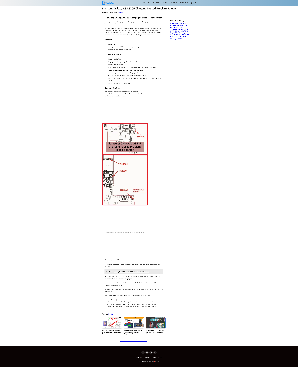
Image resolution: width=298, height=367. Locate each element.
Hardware (146, 3)
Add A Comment (133, 340)
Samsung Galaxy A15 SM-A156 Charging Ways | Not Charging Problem (155, 332)
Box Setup (156, 3)
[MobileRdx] (108, 3)
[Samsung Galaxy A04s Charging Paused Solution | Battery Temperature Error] (134, 322)
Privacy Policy (184, 3)
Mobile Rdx (105, 12)
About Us (139, 357)
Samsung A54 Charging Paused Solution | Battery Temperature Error (111, 332)
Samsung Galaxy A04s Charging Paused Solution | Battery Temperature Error (133, 332)
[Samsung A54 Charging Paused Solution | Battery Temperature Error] (112, 322)
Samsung (121, 12)
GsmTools (165, 3)
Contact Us (174, 3)
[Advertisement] (134, 110)
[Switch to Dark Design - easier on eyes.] (191, 3)
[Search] (195, 3)
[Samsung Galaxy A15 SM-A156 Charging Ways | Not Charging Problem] (156, 322)
